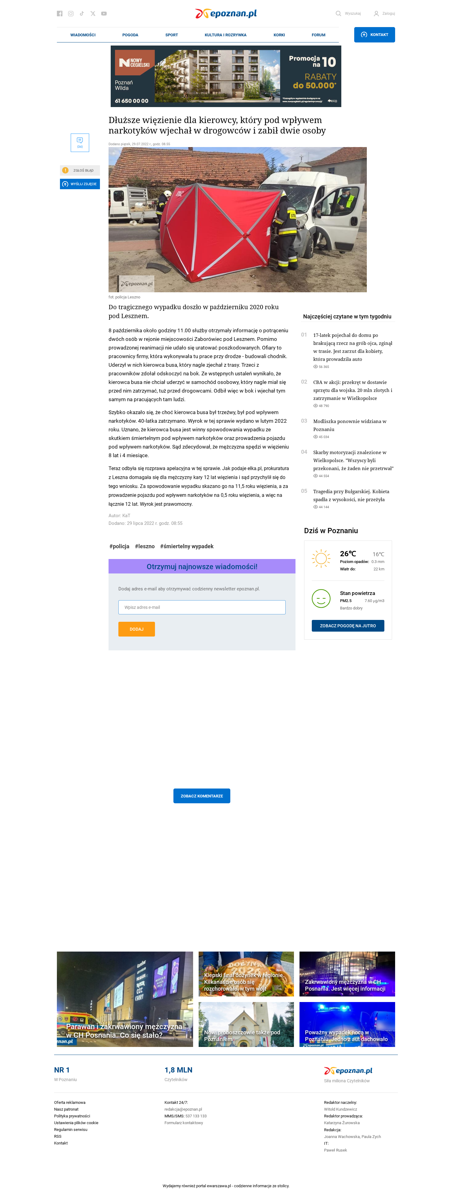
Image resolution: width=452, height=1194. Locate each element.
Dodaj (137, 629)
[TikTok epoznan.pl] (82, 13)
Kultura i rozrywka (226, 34)
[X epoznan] (93, 13)
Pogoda (130, 34)
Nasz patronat (66, 1109)
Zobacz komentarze (202, 795)
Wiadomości (83, 34)
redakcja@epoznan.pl (183, 1109)
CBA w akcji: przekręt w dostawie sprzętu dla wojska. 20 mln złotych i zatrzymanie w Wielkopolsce (352, 390)
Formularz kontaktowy (184, 1122)
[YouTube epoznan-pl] (104, 13)
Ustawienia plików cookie (76, 1122)
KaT (126, 515)
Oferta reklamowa (69, 1102)
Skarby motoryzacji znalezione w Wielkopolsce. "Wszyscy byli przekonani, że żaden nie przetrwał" (353, 460)
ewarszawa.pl (219, 1185)
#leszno (145, 546)
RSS (57, 1136)
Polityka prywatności (72, 1115)
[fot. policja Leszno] (202, 219)
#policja (119, 546)
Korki (279, 34)
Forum (318, 34)
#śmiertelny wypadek (187, 546)
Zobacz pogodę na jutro (348, 626)
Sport (171, 34)
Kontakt (379, 34)
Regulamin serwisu (70, 1129)
